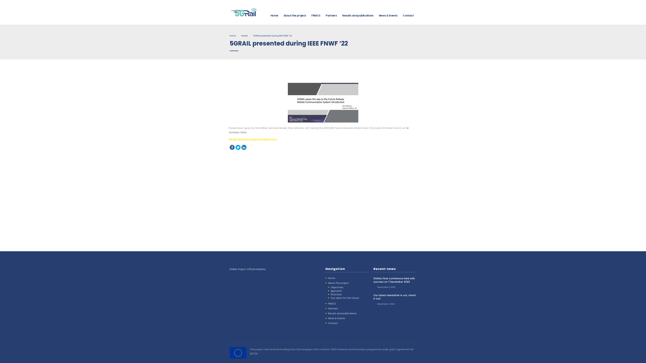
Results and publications (357, 15)
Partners (331, 15)
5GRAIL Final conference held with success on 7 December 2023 (394, 280)
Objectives (337, 287)
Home (274, 15)
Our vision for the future (345, 298)
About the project (294, 15)
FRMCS (315, 15)
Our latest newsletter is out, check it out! (394, 297)
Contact (408, 15)
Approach (336, 291)
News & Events (388, 15)
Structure (336, 294)
